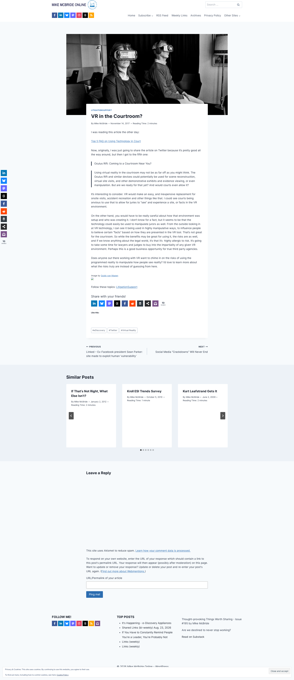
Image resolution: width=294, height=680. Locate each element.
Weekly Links (179, 15)
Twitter (113, 330)
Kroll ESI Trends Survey (144, 391)
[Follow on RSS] (91, 15)
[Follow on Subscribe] (97, 623)
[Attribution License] (147, 279)
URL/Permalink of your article (104, 578)
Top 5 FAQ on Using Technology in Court (116, 141)
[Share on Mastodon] (109, 303)
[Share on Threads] (117, 303)
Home (131, 15)
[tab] (141, 450)
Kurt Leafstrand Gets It (200, 391)
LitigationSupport (101, 110)
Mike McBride (100, 123)
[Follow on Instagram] (79, 15)
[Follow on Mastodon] (73, 15)
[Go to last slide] (71, 415)
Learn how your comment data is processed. (163, 550)
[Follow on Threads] (85, 15)
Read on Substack (193, 636)
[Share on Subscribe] (155, 303)
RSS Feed (162, 15)
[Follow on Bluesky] (67, 15)
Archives (195, 15)
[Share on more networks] (148, 303)
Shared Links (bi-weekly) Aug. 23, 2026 (146, 627)
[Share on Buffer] (140, 303)
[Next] (222, 415)
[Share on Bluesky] (102, 303)
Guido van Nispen (109, 275)
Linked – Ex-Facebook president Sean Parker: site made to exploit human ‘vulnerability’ (114, 351)
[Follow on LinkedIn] (60, 15)
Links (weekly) (131, 641)
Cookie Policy (63, 675)
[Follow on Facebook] (54, 15)
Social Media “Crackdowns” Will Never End (181, 349)
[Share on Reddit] (132, 303)
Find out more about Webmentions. (123, 571)
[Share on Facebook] (125, 303)
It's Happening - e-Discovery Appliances (146, 623)
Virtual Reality (128, 330)
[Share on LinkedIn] (94, 303)
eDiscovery (98, 330)
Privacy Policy (212, 15)
